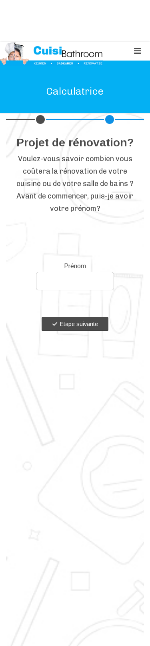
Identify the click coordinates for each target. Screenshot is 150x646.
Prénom (75, 266)
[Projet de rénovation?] (40, 119)
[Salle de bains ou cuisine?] (109, 119)
